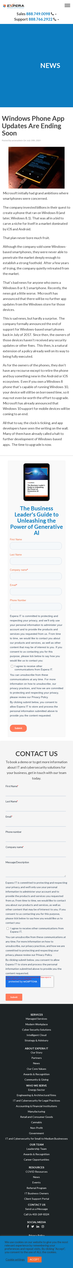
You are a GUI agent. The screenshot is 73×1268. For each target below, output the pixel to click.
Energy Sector (36, 1089)
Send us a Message (36, 1208)
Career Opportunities (36, 1159)
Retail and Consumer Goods (36, 1116)
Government (36, 1133)
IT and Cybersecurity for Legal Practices (36, 1100)
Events (36, 1182)
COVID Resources (37, 1171)
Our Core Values (36, 1068)
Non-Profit (36, 1127)
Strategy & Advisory (36, 1040)
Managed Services (36, 1018)
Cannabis (36, 1122)
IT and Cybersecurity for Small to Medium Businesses (36, 1138)
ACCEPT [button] (34, 1259)
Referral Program (36, 1187)
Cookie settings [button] (15, 1259)
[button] (68, 6)
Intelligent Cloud (36, 1035)
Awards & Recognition (36, 1074)
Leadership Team (37, 1148)
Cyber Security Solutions (36, 1029)
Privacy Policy (37, 1235)
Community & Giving (36, 1079)
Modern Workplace (36, 1024)
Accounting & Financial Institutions (36, 1106)
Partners (36, 1057)
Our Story (36, 1052)
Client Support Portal (36, 1198)
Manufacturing (36, 1111)
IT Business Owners (37, 1193)
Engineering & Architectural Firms (36, 1095)
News (36, 1063)
